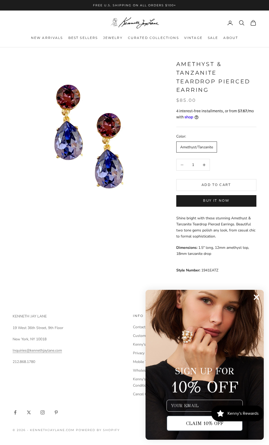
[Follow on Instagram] (42, 412)
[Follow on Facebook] (15, 412)
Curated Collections (153, 38)
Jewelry (113, 38)
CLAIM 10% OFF (204, 423)
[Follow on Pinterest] (56, 412)
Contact (139, 327)
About (230, 38)
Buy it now (216, 200)
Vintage (193, 38)
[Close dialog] (256, 297)
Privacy (138, 353)
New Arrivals (47, 38)
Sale (213, 38)
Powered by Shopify (98, 430)
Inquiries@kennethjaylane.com (37, 350)
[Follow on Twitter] (29, 412)
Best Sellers (83, 38)
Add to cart (216, 185)
